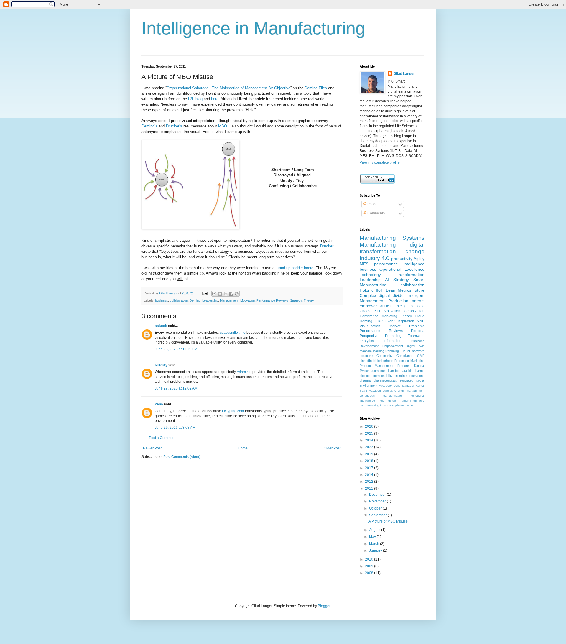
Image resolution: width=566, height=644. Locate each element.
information (393, 341)
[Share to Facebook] (231, 294)
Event (389, 321)
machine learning (372, 351)
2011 (369, 489)
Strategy (296, 300)
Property (403, 365)
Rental (420, 385)
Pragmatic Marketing (409, 360)
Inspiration (405, 321)
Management (229, 300)
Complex (368, 295)
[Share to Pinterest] (237, 294)
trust (410, 405)
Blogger (324, 606)
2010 (369, 559)
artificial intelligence (397, 306)
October (376, 508)
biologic (365, 375)
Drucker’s (174, 126)
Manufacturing (378, 245)
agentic (388, 390)
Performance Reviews (272, 300)
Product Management (376, 365)
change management (409, 390)
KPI (377, 311)
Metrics (404, 290)
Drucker (326, 246)
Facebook (385, 385)
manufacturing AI (371, 405)
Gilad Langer (404, 74)
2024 (369, 440)
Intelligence (413, 264)
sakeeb (161, 326)
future (419, 290)
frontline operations (409, 375)
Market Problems (407, 326)
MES (364, 264)
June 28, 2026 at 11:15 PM (176, 349)
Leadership (210, 300)
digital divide (391, 295)
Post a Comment (162, 438)
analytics (367, 341)
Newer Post (152, 448)
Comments (375, 213)
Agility (419, 258)
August (375, 530)
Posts (371, 204)
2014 (369, 475)
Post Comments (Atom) (181, 457)
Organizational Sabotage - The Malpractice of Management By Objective (228, 88)
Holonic (367, 290)
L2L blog (195, 99)
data (420, 306)
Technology (370, 274)
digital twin (415, 346)
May (373, 537)
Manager (408, 385)
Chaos (365, 311)
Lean (390, 290)
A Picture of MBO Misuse (388, 521)
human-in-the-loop (412, 400)
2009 (369, 566)
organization (414, 311)
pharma (365, 380)
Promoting (393, 336)
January (376, 550)
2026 (369, 426)
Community (384, 355)
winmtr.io (244, 372)
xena (159, 404)
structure (366, 355)
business (161, 300)
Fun (402, 351)
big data (401, 370)
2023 (369, 447)
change (414, 251)
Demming (392, 351)
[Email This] (214, 294)
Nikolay (161, 365)
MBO (222, 126)
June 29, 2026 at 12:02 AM (176, 388)
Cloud (419, 316)
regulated (406, 380)
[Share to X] (225, 294)
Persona (417, 331)
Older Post (332, 448)
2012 (369, 481)
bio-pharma (416, 370)
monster (389, 405)
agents (418, 300)
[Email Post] (204, 293)
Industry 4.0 (374, 258)
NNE (420, 321)
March (374, 544)
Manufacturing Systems (392, 238)
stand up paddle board (294, 268)
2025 (369, 433)
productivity (401, 258)
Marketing (389, 316)
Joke (397, 385)
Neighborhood (383, 360)
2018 (369, 461)
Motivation (247, 300)
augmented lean (382, 370)
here (214, 99)
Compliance (404, 355)
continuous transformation (381, 395)
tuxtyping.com (233, 411)
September (378, 515)
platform (400, 405)
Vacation (375, 390)
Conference (369, 316)
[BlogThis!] (220, 294)
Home (243, 448)
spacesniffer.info (233, 333)
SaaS (363, 390)
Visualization (370, 326)
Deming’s (149, 126)
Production (398, 300)
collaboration (179, 300)
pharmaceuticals (385, 380)
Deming (195, 300)
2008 (369, 573)
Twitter (364, 370)
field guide (387, 400)
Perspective (369, 336)
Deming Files (316, 88)
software (418, 351)
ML (409, 351)
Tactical (419, 365)
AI (387, 279)
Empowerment (392, 346)
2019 (369, 454)
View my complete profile (380, 162)
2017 (369, 468)
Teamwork (416, 336)
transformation (410, 274)
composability (383, 375)
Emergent (415, 295)
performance (386, 264)
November (378, 501)
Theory (309, 300)
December (378, 494)
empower (368, 305)
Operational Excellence (401, 269)
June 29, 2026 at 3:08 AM (175, 428)
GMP (420, 355)
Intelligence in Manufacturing (253, 28)
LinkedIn (366, 360)
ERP (379, 321)
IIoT (379, 290)
